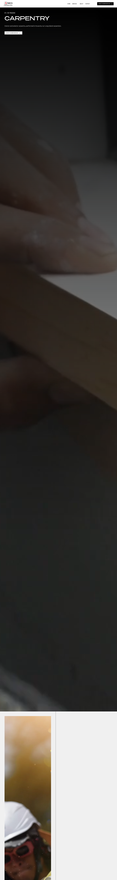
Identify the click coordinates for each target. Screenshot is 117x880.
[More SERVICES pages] (77, 3)
